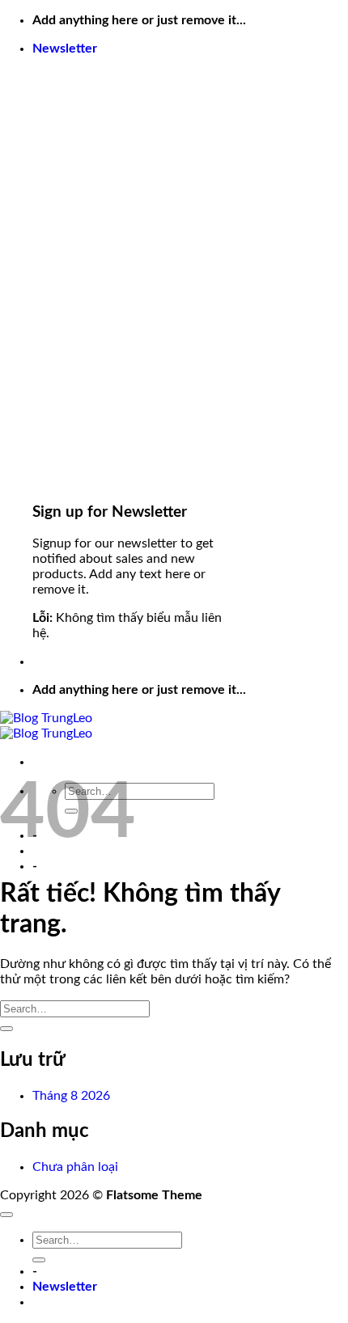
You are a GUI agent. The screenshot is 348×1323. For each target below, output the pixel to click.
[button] (64, 48)
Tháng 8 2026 (71, 1095)
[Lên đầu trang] (6, 1214)
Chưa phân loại (75, 1166)
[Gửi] (6, 1028)
